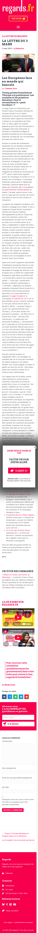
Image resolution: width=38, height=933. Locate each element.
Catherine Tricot (11, 88)
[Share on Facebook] (4, 696)
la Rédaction (19, 48)
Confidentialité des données (23, 922)
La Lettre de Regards (14, 36)
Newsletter (10, 885)
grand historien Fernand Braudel (16, 189)
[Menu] (18, 27)
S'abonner (9, 873)
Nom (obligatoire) (9, 768)
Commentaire (7, 741)
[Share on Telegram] (21, 696)
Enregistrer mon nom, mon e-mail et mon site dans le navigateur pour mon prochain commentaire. (18, 802)
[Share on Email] (26, 696)
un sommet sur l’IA (19, 298)
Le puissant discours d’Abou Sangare (20, 515)
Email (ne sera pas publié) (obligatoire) (17, 778)
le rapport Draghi (16, 296)
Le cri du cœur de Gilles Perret (18, 530)
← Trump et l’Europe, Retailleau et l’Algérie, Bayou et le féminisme (15, 834)
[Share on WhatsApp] (15, 696)
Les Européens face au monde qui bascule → (18, 841)
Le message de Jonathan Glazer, (18, 494)
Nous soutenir (12, 910)
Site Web (5, 787)
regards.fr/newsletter (18, 677)
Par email (9, 889)
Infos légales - (9, 922)
